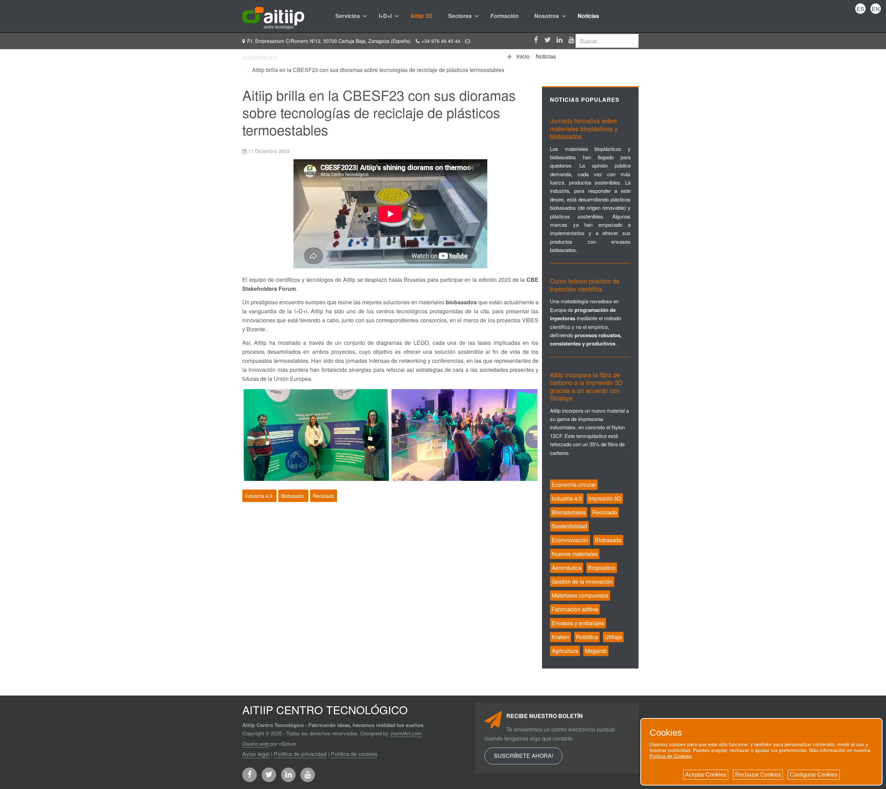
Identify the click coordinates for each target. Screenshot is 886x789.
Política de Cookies (670, 756)
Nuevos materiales (575, 554)
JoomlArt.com (406, 733)
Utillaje (613, 637)
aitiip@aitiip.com (260, 57)
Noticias (588, 16)
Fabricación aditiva (575, 609)
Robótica (587, 637)
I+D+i (386, 16)
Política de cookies (354, 754)
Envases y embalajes (578, 623)
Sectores (460, 16)
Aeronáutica (566, 568)
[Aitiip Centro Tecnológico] (273, 16)
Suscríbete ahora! (523, 756)
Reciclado (323, 495)
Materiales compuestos (580, 595)
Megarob (596, 651)
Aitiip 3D (421, 16)
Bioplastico (601, 568)
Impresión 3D (604, 498)
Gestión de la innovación (582, 581)
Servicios (348, 16)
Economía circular (574, 484)
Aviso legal (256, 754)
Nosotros (547, 16)
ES (860, 9)
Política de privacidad (300, 754)
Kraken (560, 637)
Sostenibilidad (569, 526)
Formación (504, 16)
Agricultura (565, 651)
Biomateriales (569, 512)
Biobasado (293, 495)
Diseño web (255, 743)
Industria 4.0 (259, 495)
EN (876, 9)
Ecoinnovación (570, 540)
